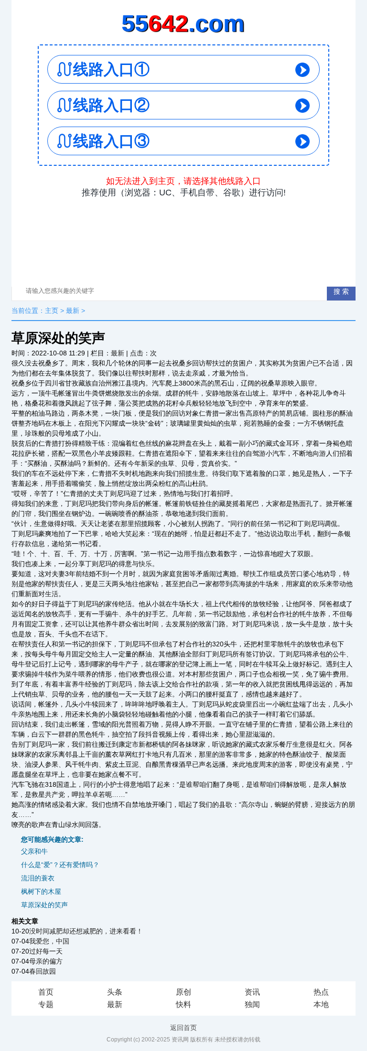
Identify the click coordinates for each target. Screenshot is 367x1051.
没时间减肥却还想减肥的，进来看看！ (86, 931)
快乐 (145, 564)
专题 (46, 1004)
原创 (183, 992)
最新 (72, 310)
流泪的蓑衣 (37, 878)
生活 (51, 594)
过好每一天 (46, 951)
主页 (51, 310)
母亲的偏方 (46, 961)
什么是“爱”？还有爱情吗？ (60, 865)
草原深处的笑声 (44, 905)
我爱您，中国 (49, 941)
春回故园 (42, 971)
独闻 (252, 1004)
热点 (321, 992)
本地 (321, 1004)
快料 (183, 1004)
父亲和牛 (34, 851)
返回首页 (183, 1027)
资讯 (252, 992)
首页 (46, 992)
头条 (114, 992)
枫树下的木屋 (41, 891)
